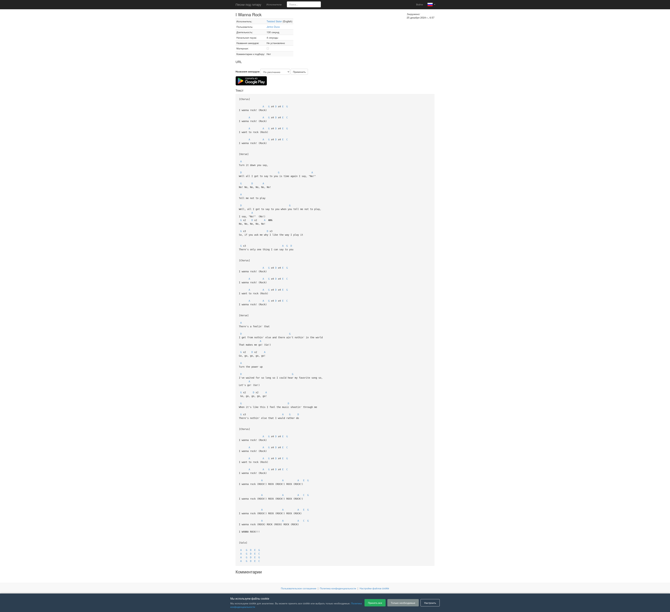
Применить (299, 71)
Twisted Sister (275, 21)
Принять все (375, 602)
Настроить (430, 602)
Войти (419, 4)
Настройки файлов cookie (374, 588)
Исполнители (274, 4)
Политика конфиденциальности (338, 588)
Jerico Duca (273, 26)
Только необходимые (403, 602)
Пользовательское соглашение (298, 588)
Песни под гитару (248, 4)
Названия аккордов (248, 71)
